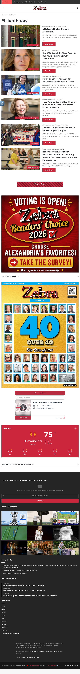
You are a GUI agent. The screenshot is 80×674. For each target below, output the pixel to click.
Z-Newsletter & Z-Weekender (10, 633)
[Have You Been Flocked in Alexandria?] (40, 518)
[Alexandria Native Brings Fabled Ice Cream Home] (66, 548)
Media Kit (4, 627)
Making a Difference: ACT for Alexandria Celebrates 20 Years (58, 80)
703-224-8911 (32, 651)
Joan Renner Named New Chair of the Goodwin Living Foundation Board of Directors (59, 105)
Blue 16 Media (52, 665)
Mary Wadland (48, 99)
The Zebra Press (34, 665)
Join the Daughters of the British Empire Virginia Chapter (58, 129)
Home (5, 15)
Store (3, 618)
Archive (3, 609)
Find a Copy (40, 184)
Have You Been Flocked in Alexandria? (24, 2)
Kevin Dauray (47, 76)
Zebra (45, 50)
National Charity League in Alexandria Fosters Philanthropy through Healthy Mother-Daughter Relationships (59, 155)
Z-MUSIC (4, 630)
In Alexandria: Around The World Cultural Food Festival (20, 570)
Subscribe (4, 624)
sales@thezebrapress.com (47, 651)
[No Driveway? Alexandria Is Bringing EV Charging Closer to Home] (40, 548)
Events (3, 612)
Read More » (49, 44)
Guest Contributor (49, 26)
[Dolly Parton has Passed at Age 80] (40, 533)
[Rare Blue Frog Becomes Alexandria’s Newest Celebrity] (14, 533)
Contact (4, 621)
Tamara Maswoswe (49, 125)
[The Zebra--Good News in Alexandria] (40, 7)
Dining (3, 615)
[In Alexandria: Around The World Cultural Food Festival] (66, 518)
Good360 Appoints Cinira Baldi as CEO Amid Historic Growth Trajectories (59, 56)
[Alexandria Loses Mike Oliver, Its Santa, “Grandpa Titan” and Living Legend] (66, 533)
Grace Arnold (47, 149)
